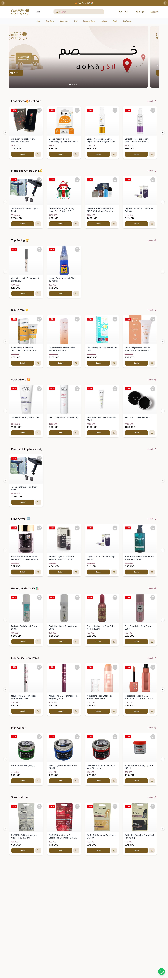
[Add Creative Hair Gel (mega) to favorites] (39, 736)
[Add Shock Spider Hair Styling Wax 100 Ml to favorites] (152, 736)
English (154, 12)
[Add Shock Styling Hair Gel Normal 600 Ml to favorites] (77, 736)
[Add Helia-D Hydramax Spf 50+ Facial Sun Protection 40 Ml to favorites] (152, 319)
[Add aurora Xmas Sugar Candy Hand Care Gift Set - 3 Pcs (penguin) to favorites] (77, 179)
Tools (115, 21)
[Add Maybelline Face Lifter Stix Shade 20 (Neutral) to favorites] (115, 667)
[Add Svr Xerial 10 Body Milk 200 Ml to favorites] (39, 388)
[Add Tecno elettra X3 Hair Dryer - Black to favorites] (39, 179)
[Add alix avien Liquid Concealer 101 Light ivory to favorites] (39, 249)
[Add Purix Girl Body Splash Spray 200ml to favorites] (39, 597)
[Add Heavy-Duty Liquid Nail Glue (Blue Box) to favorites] (77, 249)
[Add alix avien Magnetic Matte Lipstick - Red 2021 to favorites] (39, 110)
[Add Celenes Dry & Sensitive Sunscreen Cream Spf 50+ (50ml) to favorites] (39, 319)
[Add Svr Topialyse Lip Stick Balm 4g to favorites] (77, 388)
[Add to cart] (38, 154)
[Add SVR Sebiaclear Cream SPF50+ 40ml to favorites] (115, 388)
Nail (75, 21)
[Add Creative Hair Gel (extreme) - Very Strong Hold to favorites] (115, 736)
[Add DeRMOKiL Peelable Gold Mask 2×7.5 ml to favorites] (115, 806)
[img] (26, 121)
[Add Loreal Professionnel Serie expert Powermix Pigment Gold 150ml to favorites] (115, 110)
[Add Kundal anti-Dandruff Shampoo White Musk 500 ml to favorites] (152, 528)
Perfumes (127, 21)
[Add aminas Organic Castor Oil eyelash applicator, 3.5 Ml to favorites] (77, 528)
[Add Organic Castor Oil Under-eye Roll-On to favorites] (152, 179)
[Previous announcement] (3, 3)
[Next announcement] (165, 3)
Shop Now (24, 73)
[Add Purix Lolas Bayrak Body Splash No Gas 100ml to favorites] (115, 597)
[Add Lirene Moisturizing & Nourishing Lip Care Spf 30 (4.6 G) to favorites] (77, 110)
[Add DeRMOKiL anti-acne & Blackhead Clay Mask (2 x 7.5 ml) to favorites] (77, 806)
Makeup (104, 21)
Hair (38, 21)
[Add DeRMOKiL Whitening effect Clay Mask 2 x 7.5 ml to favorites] (39, 806)
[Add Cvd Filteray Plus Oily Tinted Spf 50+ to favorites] (115, 319)
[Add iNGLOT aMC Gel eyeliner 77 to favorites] (152, 388)
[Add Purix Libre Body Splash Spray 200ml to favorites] (77, 597)
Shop (38, 12)
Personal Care (89, 21)
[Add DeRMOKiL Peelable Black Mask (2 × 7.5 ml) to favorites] (152, 806)
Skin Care (50, 21)
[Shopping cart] (161, 971)
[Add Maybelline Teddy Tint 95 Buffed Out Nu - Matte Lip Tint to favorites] (152, 667)
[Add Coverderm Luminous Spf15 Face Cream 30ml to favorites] (77, 319)
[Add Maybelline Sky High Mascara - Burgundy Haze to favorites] (77, 667)
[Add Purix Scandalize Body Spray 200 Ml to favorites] (152, 597)
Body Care (64, 21)
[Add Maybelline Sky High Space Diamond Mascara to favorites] (39, 667)
